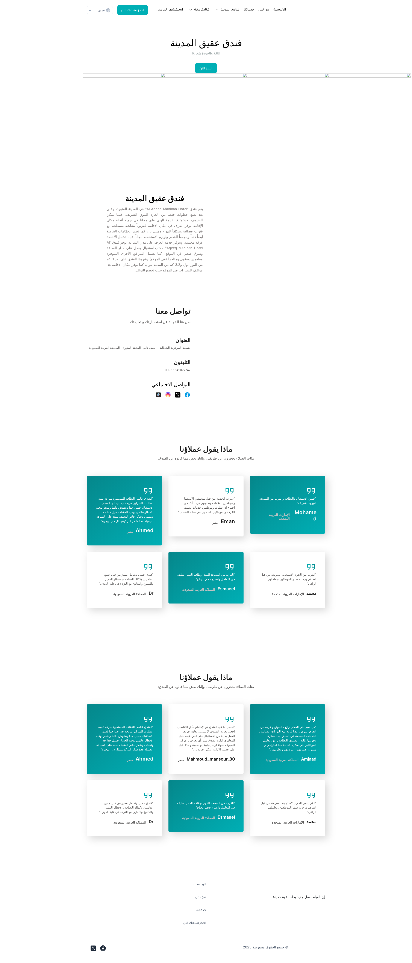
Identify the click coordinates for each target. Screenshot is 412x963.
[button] (226, 10)
